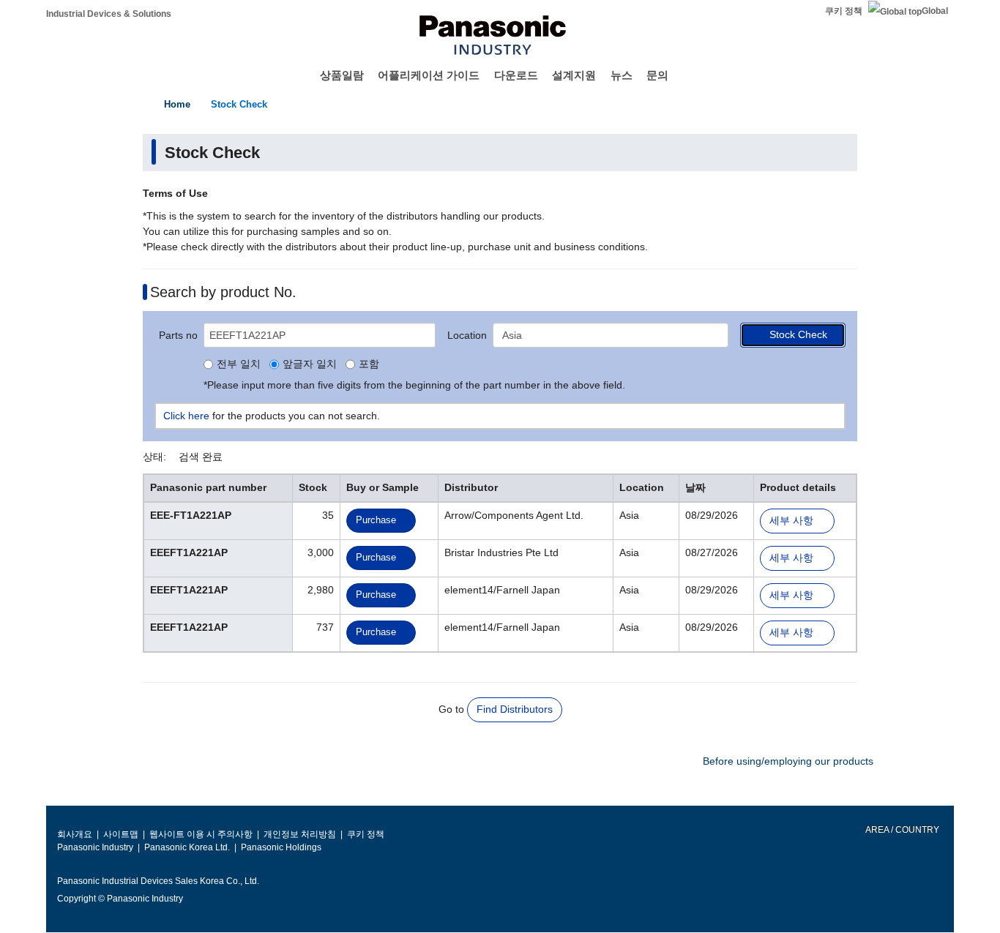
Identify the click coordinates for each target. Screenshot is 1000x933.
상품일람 (342, 75)
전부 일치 (239, 364)
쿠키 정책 (843, 11)
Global (935, 11)
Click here (186, 415)
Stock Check (239, 104)
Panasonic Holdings (281, 847)
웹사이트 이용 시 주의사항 (201, 834)
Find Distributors (515, 709)
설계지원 (574, 75)
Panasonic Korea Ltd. (187, 847)
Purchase (376, 519)
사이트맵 (120, 834)
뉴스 (622, 75)
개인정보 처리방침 (300, 834)
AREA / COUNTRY (901, 830)
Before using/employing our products (788, 761)
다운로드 (516, 75)
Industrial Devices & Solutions (108, 14)
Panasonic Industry (95, 847)
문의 (657, 75)
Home (177, 104)
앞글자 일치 (310, 364)
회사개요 (74, 834)
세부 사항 (791, 520)
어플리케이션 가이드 (429, 75)
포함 (369, 364)
